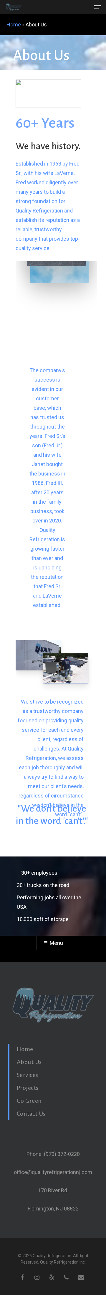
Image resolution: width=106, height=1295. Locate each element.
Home (13, 24)
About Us (29, 1062)
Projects (28, 1088)
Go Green (29, 1100)
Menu (56, 943)
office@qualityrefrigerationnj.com (53, 1172)
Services (27, 1075)
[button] (97, 7)
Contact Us (31, 1113)
